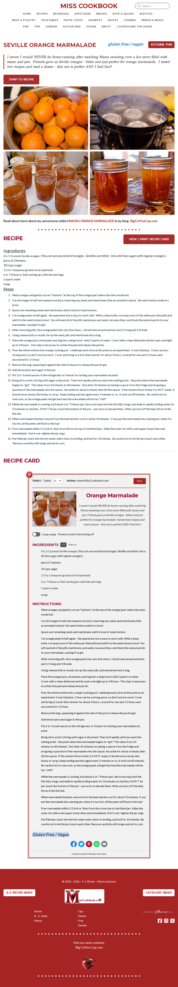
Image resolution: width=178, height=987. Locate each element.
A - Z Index (40, 916)
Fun (5, 920)
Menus (38, 920)
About (38, 911)
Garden (82, 925)
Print (139, 480)
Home (7, 911)
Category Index (159, 892)
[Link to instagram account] (166, 920)
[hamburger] (11, 5)
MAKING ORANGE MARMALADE (90, 221)
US (63, 544)
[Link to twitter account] (172, 920)
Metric (72, 544)
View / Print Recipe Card (149, 239)
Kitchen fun (161, 44)
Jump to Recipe (21, 79)
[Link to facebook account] (160, 920)
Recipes (8, 916)
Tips (80, 911)
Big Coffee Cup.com (89, 947)
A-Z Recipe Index (19, 892)
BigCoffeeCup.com (144, 221)
